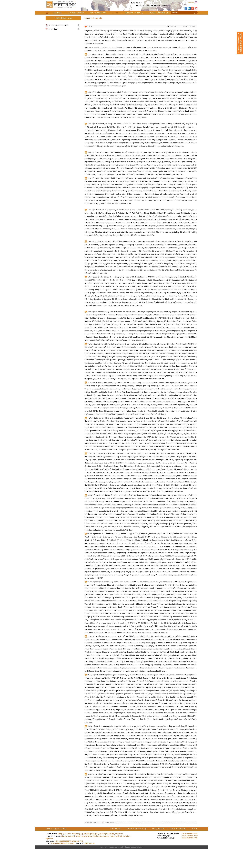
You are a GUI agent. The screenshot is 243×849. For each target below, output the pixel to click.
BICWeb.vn (138, 847)
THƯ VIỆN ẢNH (115, 829)
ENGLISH (191, 2)
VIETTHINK (115, 847)
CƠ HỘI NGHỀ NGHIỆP (178, 829)
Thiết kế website (126, 847)
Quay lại (89, 26)
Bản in (193, 26)
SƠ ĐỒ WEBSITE (158, 829)
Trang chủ (63, 6)
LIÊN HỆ (194, 829)
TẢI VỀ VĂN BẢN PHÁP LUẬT (136, 829)
